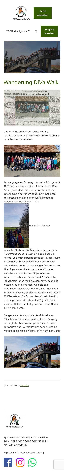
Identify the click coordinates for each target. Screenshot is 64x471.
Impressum (10, 452)
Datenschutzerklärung (31, 452)
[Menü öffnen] (35, 31)
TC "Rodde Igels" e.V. (18, 31)
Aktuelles (24, 385)
